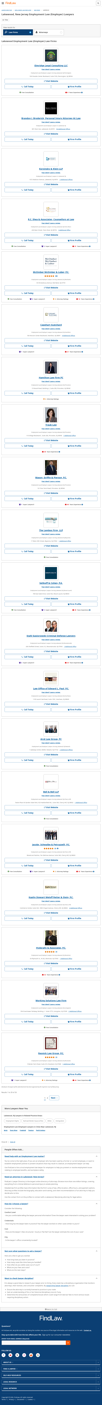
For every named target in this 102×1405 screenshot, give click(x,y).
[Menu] (3, 3)
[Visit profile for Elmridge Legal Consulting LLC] (51, 55)
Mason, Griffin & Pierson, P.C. (51, 477)
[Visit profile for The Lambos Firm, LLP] (51, 520)
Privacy (11, 1399)
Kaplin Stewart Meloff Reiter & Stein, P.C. (51, 897)
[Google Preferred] (38, 1355)
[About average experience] (82, 92)
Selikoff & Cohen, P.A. (51, 582)
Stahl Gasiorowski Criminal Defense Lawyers (51, 635)
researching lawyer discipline (57, 1286)
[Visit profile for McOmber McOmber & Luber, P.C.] (51, 262)
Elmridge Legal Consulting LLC (51, 65)
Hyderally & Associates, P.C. (51, 947)
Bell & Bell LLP (51, 791)
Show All (4, 1142)
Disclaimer (21, 1399)
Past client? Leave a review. (51, 69)
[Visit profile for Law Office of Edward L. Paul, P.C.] (51, 678)
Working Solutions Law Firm (51, 1000)
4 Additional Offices (68, 336)
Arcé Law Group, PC (51, 738)
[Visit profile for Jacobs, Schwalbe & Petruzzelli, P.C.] (51, 834)
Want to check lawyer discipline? (19, 1278)
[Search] (98, 3)
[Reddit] (31, 1355)
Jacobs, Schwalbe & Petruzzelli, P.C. (51, 844)
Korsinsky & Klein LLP (51, 168)
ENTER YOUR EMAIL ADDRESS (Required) (15, 1339)
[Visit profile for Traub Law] (51, 414)
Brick (5, 1130)
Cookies (30, 1399)
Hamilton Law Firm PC (51, 377)
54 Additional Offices (63, 129)
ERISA (49, 1121)
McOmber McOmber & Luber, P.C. (51, 271)
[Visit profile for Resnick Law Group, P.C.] (51, 1043)
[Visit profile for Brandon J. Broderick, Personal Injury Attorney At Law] (51, 108)
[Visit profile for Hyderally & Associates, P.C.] (51, 937)
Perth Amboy (40, 1130)
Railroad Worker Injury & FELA (33, 1121)
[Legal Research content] (98, 1382)
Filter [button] (6, 20)
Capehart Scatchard (51, 324)
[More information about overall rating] (57, 848)
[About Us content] (98, 1362)
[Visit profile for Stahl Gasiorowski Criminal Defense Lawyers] (51, 625)
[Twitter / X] (17, 1355)
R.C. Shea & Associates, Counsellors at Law (51, 219)
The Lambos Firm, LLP (51, 530)
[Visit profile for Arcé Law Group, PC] (51, 729)
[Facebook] (3, 1355)
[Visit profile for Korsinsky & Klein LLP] (51, 158)
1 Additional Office (64, 230)
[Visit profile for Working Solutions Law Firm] (51, 990)
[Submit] (68, 1342)
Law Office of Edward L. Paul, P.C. (51, 688)
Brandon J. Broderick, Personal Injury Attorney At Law (51, 118)
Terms (4, 1399)
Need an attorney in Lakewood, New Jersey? (24, 1177)
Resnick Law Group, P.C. (51, 1053)
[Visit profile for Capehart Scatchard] (51, 314)
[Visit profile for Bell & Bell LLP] (51, 781)
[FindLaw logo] (11, 3)
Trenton (31, 1130)
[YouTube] (10, 1355)
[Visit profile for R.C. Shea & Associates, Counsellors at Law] (51, 209)
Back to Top (52, 1309)
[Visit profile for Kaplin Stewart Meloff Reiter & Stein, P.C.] (51, 887)
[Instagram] (24, 1355)
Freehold (23, 1130)
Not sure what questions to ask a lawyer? (23, 1251)
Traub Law (51, 424)
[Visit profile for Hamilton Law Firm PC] (51, 367)
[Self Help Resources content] (98, 1375)
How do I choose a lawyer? (16, 1204)
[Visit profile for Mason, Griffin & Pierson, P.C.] (51, 467)
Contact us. (87, 1330)
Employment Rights (12, 1121)
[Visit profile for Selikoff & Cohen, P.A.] (51, 573)
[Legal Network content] (98, 1388)
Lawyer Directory (6, 10)
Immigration (60, 1121)
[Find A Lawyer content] (98, 1369)
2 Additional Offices (66, 179)
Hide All (12, 1142)
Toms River (13, 1130)
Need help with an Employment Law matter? (25, 1156)
